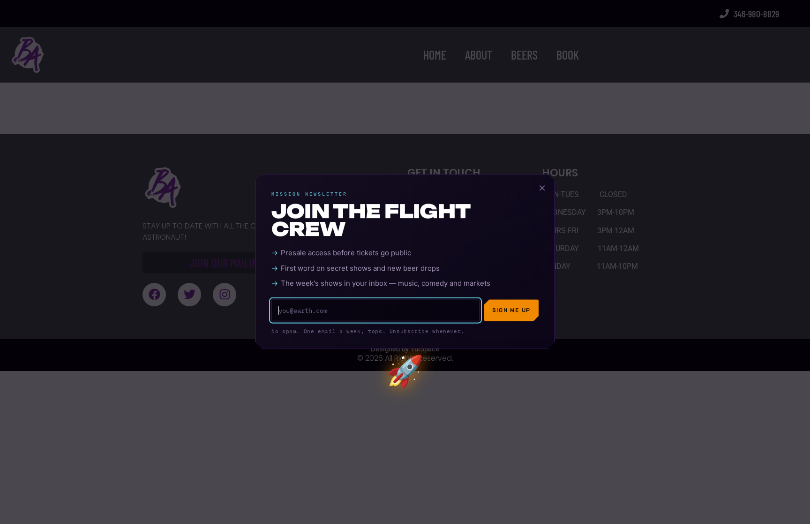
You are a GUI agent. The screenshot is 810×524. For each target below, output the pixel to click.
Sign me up (511, 310)
